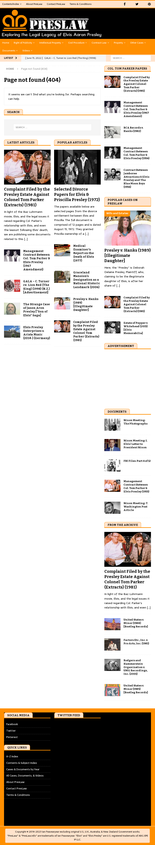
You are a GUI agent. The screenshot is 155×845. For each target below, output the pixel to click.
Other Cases (136, 43)
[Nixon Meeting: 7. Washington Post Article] (112, 508)
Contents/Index (10, 4)
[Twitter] (137, 4)
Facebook (12, 724)
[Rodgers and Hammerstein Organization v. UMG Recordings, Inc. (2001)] (112, 665)
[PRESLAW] (52, 36)
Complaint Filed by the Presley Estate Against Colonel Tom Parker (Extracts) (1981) (86, 331)
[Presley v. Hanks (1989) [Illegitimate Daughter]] (62, 303)
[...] (26, 239)
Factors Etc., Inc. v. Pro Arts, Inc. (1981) (136, 641)
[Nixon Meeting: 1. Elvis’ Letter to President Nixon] (112, 445)
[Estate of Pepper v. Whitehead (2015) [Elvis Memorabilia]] (112, 327)
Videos (26, 51)
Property (118, 43)
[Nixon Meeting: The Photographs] (112, 425)
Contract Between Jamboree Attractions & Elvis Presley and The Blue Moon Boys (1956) (136, 178)
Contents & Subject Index (21, 763)
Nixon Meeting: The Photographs (136, 422)
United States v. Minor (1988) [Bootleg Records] (136, 623)
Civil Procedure (76, 43)
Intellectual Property (50, 43)
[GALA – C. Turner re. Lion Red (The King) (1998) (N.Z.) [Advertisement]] (12, 286)
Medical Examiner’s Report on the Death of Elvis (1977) (83, 253)
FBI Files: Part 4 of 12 (137, 460)
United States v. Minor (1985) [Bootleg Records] (136, 689)
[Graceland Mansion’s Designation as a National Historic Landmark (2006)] (62, 277)
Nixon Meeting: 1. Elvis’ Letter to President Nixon (135, 444)
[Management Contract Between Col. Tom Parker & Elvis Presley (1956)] (112, 152)
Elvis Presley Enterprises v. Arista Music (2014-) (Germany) (36, 333)
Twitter (11, 731)
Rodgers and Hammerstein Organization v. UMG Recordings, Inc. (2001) (136, 667)
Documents (8, 51)
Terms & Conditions (80, 4)
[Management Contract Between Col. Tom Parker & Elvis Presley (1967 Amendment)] (12, 255)
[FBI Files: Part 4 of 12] (112, 465)
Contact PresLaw (56, 4)
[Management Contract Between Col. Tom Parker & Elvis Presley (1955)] (112, 486)
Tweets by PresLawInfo (68, 724)
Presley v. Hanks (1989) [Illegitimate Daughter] (85, 304)
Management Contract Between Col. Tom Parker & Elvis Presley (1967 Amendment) (36, 260)
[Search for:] (131, 58)
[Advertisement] (129, 378)
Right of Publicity (23, 43)
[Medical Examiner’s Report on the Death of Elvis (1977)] (62, 250)
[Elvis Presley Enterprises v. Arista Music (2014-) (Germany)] (12, 332)
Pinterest (12, 737)
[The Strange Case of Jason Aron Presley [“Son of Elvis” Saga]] (12, 309)
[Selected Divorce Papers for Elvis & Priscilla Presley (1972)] (77, 167)
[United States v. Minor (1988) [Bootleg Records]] (112, 624)
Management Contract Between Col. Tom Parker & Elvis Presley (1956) (136, 153)
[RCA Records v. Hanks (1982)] (112, 132)
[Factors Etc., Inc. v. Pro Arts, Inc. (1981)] (112, 644)
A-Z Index (12, 757)
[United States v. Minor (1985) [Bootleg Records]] (112, 690)
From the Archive (123, 525)
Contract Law (99, 43)
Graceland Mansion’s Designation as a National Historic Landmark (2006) (86, 280)
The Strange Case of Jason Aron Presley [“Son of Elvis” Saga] (36, 310)
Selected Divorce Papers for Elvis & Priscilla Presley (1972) (77, 194)
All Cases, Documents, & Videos (25, 775)
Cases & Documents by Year (23, 769)
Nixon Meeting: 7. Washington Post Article (136, 507)
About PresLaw (34, 4)
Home (5, 43)
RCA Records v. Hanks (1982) (133, 129)
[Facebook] (124, 4)
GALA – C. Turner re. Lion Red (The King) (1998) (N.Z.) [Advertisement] (36, 287)
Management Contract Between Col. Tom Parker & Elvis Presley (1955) (136, 486)
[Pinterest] (149, 4)
